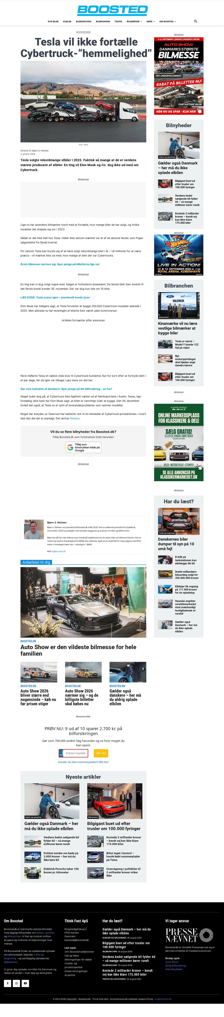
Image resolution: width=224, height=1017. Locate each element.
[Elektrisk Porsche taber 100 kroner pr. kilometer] (32, 873)
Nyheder (83, 32)
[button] (196, 21)
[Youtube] (25, 983)
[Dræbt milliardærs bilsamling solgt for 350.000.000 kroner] (165, 574)
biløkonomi (10, 962)
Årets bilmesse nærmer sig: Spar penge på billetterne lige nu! (60, 264)
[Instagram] (16, 983)
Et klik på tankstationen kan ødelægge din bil (185, 560)
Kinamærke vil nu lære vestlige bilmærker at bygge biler (177, 328)
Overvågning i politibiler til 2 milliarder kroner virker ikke (123, 872)
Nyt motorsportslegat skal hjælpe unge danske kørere (185, 360)
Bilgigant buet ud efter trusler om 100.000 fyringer (114, 826)
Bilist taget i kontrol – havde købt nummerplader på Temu (123, 857)
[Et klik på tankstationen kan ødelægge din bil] (165, 559)
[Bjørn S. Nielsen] (34, 537)
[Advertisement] (83, 345)
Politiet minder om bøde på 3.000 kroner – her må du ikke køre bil (61, 857)
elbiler (40, 932)
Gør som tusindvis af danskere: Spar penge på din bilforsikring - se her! (66, 388)
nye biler (50, 932)
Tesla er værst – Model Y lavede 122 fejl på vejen (186, 344)
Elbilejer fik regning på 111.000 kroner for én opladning (186, 589)
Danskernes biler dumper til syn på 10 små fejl (176, 544)
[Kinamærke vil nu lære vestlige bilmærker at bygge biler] (179, 305)
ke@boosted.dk (163, 999)
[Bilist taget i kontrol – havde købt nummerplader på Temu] (95, 857)
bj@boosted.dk (59, 551)
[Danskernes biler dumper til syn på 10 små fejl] (179, 521)
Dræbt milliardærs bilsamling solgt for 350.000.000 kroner (187, 575)
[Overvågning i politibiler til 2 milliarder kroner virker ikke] (95, 873)
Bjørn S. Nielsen (40, 151)
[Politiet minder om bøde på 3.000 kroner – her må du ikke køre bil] (32, 857)
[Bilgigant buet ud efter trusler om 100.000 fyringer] (114, 801)
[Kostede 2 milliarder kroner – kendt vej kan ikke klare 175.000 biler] (95, 841)
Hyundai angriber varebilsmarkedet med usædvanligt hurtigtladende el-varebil (185, 607)
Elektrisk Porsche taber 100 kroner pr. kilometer (61, 870)
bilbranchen (14, 936)
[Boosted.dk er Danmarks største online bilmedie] (112, 10)
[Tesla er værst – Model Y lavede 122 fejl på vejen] (165, 344)
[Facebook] (7, 983)
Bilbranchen (93, 817)
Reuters (75, 418)
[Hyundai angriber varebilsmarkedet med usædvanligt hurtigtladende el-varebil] (165, 603)
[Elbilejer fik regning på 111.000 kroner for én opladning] (165, 589)
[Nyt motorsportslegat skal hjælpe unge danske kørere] (165, 358)
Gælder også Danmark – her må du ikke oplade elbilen (51, 826)
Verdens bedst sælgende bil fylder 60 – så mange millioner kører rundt (61, 841)
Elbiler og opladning (33, 817)
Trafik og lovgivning (167, 533)
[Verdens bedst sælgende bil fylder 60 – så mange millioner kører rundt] (32, 841)
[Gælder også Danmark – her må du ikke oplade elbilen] (51, 801)
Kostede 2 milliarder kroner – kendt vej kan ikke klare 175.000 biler (123, 841)
